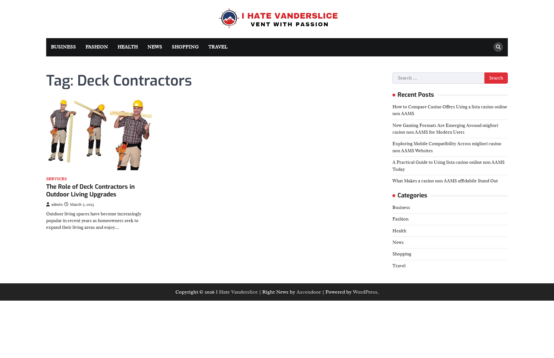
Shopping (185, 47)
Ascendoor (309, 292)
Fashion (97, 47)
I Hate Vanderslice (237, 292)
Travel (218, 47)
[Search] (498, 47)
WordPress (365, 292)
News (154, 47)
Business (63, 47)
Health (128, 47)
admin (57, 204)
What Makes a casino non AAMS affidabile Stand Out (445, 181)
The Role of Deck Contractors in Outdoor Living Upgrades (90, 191)
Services (56, 179)
